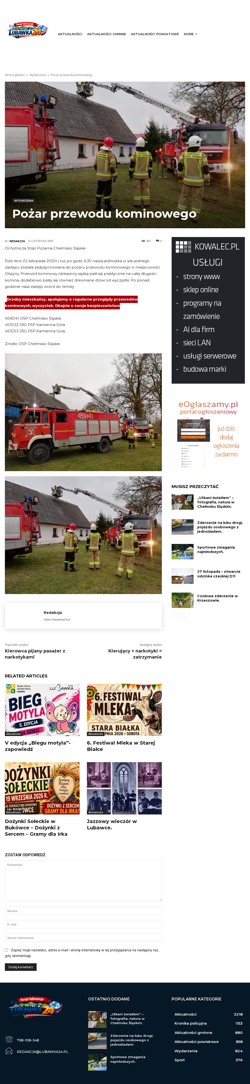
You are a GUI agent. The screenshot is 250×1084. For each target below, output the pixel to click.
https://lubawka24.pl (57, 619)
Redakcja (17, 241)
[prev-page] (175, 616)
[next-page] (182, 616)
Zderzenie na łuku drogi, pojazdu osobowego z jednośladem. (220, 527)
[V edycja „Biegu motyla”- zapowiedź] (42, 710)
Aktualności (13, 734)
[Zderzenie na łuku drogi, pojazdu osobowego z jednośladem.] (183, 527)
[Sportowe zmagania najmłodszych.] (183, 551)
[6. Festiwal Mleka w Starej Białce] (124, 710)
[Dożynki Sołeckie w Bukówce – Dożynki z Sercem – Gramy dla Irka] (42, 788)
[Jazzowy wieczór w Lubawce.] (124, 788)
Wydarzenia (38, 75)
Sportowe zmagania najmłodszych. (216, 549)
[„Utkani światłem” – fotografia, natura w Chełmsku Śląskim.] (183, 502)
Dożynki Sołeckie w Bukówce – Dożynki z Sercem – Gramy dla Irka (36, 827)
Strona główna (15, 75)
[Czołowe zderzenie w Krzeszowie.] (183, 600)
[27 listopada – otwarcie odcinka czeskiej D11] (183, 576)
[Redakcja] (24, 616)
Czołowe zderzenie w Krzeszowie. (217, 598)
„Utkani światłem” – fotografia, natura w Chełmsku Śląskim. (215, 502)
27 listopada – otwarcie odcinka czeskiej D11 (218, 573)
